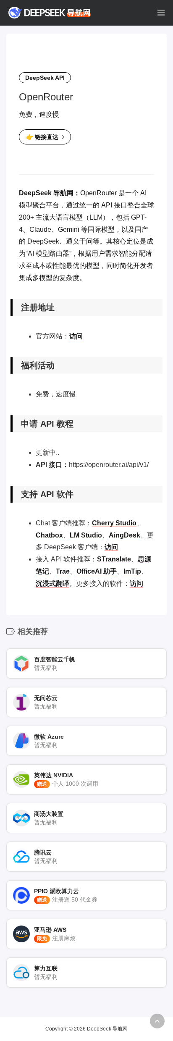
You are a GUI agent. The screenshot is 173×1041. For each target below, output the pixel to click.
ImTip (132, 571)
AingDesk (124, 535)
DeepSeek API (45, 77)
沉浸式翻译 (52, 583)
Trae (63, 571)
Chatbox (49, 535)
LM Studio (86, 535)
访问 (76, 336)
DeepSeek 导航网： (49, 193)
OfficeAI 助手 (96, 571)
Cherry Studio (114, 523)
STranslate (114, 559)
